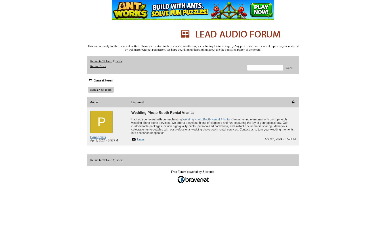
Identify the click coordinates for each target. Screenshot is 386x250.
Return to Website (101, 61)
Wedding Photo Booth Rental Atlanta (206, 119)
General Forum (103, 80)
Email (141, 139)
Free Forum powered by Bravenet (193, 171)
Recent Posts (98, 66)
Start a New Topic (100, 89)
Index (118, 61)
